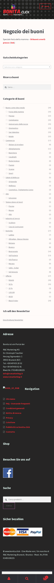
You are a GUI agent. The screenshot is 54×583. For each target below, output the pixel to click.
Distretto (9, 231)
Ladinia (11, 235)
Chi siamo (10, 399)
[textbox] (27, 67)
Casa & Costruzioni (16, 227)
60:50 (11, 296)
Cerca (9, 505)
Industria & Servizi (13, 218)
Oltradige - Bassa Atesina (18, 239)
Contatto (10, 431)
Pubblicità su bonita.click (18, 427)
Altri (7, 194)
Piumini (11, 165)
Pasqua (11, 116)
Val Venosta (13, 272)
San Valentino (14, 132)
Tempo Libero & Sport (14, 202)
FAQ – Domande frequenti (18, 403)
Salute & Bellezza (12, 177)
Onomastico (13, 128)
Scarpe (11, 169)
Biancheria (13, 153)
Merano (12, 263)
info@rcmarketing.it (13, 373)
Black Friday (13, 300)
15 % (11, 288)
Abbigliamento (14, 149)
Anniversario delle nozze (18, 124)
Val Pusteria (13, 255)
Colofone (10, 422)
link (12, 42)
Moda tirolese (14, 161)
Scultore (12, 222)
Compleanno (13, 120)
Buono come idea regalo (15, 107)
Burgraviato (13, 251)
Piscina (11, 206)
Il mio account (9, 578)
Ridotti (11, 280)
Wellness (12, 185)
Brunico (12, 247)
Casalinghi (13, 157)
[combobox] (27, 67)
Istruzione (13, 198)
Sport (11, 173)
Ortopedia (13, 181)
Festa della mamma (16, 112)
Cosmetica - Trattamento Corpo (21, 190)
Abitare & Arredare (16, 144)
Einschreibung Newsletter (13, 320)
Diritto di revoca (13, 413)
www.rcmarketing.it (12, 376)
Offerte (8, 276)
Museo (11, 210)
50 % (11, 284)
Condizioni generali (15, 408)
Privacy (9, 417)
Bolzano (12, 243)
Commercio (10, 140)
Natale (11, 136)
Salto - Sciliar (14, 268)
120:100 (12, 292)
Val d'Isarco (13, 259)
